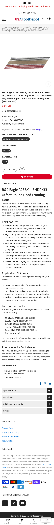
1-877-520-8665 (28, 12)
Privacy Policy (8, 428)
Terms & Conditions (10, 436)
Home (4, 27)
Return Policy (7, 441)
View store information (14, 377)
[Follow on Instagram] (45, 383)
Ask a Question (9, 365)
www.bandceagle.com (21, 341)
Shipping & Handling (10, 432)
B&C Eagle (12, 116)
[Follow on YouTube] (50, 383)
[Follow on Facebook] (40, 383)
